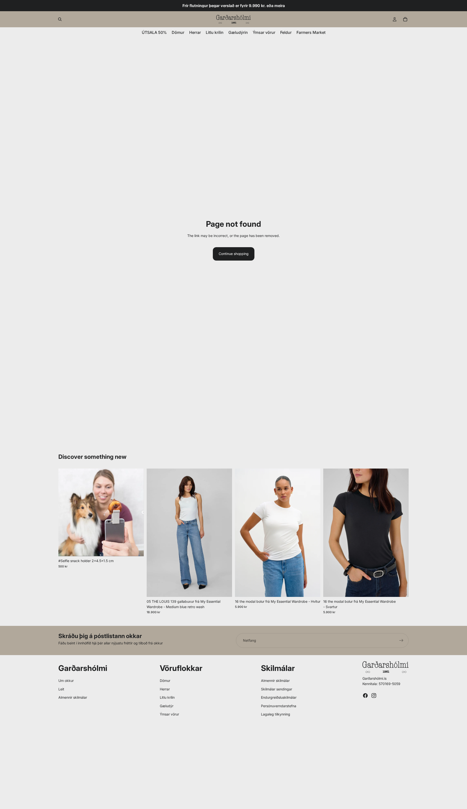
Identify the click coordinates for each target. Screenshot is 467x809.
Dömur (165, 680)
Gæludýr (166, 706)
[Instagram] (374, 695)
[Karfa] (405, 19)
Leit (61, 689)
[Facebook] (365, 695)
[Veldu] (224, 589)
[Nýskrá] (401, 640)
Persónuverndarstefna (278, 706)
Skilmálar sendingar (276, 689)
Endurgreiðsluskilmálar (278, 697)
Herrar (165, 689)
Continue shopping (234, 254)
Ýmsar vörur (169, 714)
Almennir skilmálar (72, 697)
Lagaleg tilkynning (275, 714)
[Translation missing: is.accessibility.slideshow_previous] (154, 532)
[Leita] (59, 19)
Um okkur (66, 680)
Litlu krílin (167, 697)
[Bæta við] (136, 549)
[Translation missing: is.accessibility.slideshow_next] (224, 532)
